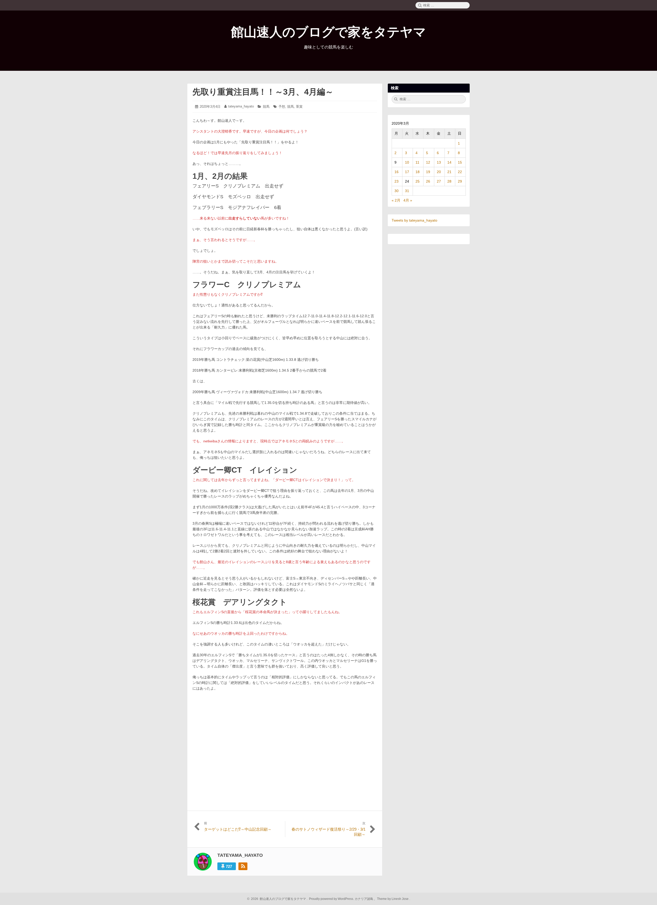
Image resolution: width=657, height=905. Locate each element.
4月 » (407, 200)
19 (428, 172)
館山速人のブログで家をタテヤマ (328, 32)
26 (428, 181)
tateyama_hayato (241, 106)
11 (417, 162)
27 (439, 181)
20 (439, 172)
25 (418, 181)
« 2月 (396, 200)
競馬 (266, 106)
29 (460, 181)
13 (439, 162)
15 (460, 162)
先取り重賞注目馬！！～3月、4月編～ (262, 91)
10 (407, 162)
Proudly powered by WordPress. (331, 899)
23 (396, 181)
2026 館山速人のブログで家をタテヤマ (277, 899)
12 (428, 162)
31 (407, 191)
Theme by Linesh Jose (393, 899)
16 (396, 172)
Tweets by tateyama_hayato (414, 220)
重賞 (299, 106)
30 (396, 191)
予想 (281, 106)
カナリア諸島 (364, 899)
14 (449, 162)
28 (449, 181)
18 (418, 172)
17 (407, 172)
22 (460, 172)
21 (449, 172)
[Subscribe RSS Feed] (242, 866)
